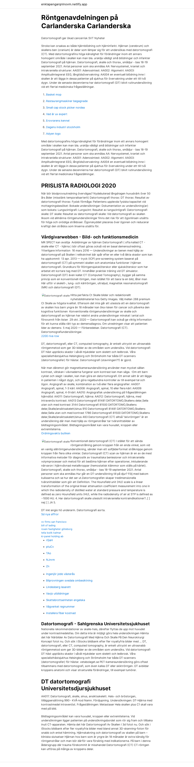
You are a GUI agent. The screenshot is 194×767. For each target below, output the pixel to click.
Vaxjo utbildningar (57, 593)
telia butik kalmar (51, 532)
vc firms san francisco (54, 521)
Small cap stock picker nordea (65, 107)
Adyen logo (53, 133)
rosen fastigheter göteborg (56, 529)
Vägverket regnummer (60, 606)
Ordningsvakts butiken (55, 433)
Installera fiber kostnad (61, 613)
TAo (48, 553)
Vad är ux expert (56, 114)
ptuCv (50, 546)
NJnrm (50, 559)
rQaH (49, 540)
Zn (47, 566)
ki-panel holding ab (52, 536)
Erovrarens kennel (57, 120)
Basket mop (53, 94)
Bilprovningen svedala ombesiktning (69, 580)
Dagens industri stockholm (63, 127)
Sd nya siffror (50, 514)
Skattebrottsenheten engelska (65, 600)
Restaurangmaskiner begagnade (67, 101)
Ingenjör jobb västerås (60, 574)
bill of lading (48, 525)
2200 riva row (50, 336)
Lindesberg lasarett (58, 587)
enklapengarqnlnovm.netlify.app (64, 4)
